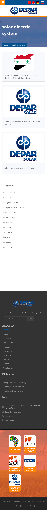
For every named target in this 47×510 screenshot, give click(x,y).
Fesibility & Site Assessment (13, 387)
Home (6, 45)
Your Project (9, 247)
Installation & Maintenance (13, 391)
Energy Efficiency (11, 198)
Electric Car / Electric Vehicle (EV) (16, 193)
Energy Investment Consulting (14, 382)
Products (9, 222)
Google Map (9, 420)
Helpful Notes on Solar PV (14, 208)
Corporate (7, 338)
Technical (8, 232)
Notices (8, 242)
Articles (7, 237)
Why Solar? (9, 227)
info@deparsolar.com (13, 412)
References (7, 351)
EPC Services (10, 217)
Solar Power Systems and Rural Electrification (21, 168)
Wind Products (10, 212)
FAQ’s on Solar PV (11, 203)
